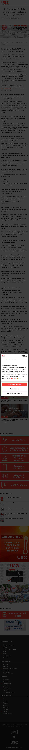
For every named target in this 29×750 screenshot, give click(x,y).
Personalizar (13, 388)
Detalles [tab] (15, 360)
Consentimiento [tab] (6, 360)
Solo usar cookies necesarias (14, 393)
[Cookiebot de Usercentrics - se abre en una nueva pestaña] (20, 356)
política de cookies (16, 378)
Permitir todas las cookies (14, 384)
